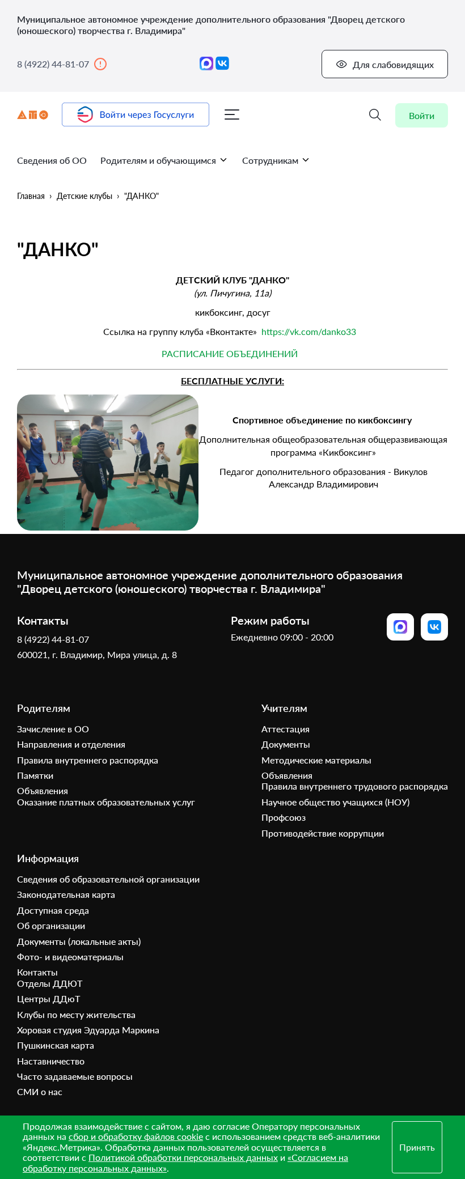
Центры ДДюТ (48, 998)
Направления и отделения (71, 744)
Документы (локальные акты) (79, 941)
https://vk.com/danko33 (308, 331)
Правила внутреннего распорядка (87, 759)
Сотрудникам (270, 160)
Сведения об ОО (52, 160)
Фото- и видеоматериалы (70, 956)
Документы (285, 744)
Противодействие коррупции (322, 833)
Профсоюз (283, 817)
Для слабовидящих (393, 64)
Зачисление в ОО (53, 728)
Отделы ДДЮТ (49, 983)
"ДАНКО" (141, 196)
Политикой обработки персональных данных (183, 1157)
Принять (417, 1147)
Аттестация (285, 728)
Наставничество (50, 1060)
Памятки (35, 775)
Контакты (37, 971)
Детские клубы (84, 196)
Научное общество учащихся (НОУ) (335, 801)
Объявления (42, 790)
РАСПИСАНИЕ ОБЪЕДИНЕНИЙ (230, 353)
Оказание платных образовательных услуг (106, 801)
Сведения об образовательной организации (108, 878)
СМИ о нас (39, 1091)
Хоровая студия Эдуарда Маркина (88, 1029)
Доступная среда (53, 910)
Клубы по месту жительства (76, 1014)
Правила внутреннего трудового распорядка (354, 786)
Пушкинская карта (55, 1045)
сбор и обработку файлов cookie (136, 1136)
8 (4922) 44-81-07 (53, 63)
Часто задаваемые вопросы (75, 1076)
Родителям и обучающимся (158, 160)
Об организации (51, 925)
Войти (421, 115)
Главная (31, 196)
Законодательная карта (66, 894)
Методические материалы (316, 759)
